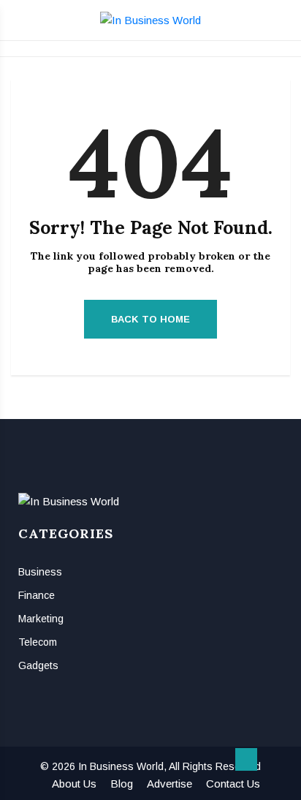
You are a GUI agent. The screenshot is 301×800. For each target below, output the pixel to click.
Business (40, 572)
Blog (121, 783)
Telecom (37, 642)
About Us (74, 783)
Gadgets (38, 665)
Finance (36, 595)
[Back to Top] (246, 759)
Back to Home (150, 319)
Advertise (169, 783)
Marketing (41, 618)
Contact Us (233, 783)
